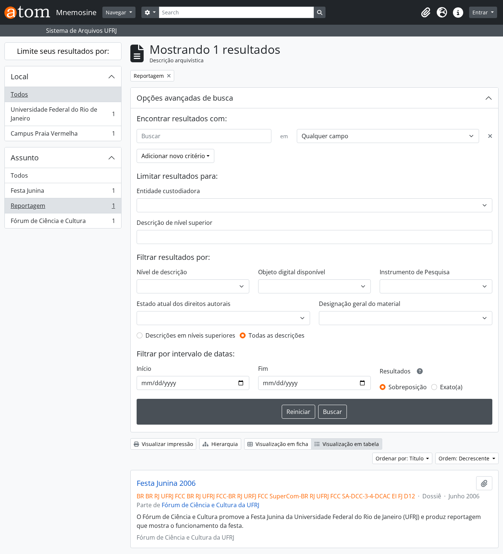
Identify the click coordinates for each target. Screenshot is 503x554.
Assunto (25, 158)
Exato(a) (451, 387)
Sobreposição (407, 387)
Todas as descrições (277, 335)
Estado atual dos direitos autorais (184, 304)
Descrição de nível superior (174, 223)
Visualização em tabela (350, 443)
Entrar (480, 12)
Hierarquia (224, 443)
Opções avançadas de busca (185, 98)
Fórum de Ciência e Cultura (62, 222)
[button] (426, 12)
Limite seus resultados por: (63, 51)
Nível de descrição (162, 272)
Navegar (117, 12)
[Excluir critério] (490, 136)
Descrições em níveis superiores (190, 335)
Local (19, 76)
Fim (263, 369)
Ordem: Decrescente (465, 458)
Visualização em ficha (281, 443)
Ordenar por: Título (400, 458)
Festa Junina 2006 (166, 483)
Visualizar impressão (166, 443)
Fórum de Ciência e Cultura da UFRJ (210, 505)
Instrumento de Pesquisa (415, 272)
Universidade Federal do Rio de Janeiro (62, 113)
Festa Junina (62, 192)
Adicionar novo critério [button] (173, 156)
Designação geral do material (359, 304)
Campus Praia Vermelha (62, 135)
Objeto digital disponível (291, 272)
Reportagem (62, 207)
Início (144, 369)
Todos (19, 94)
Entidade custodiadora (168, 191)
